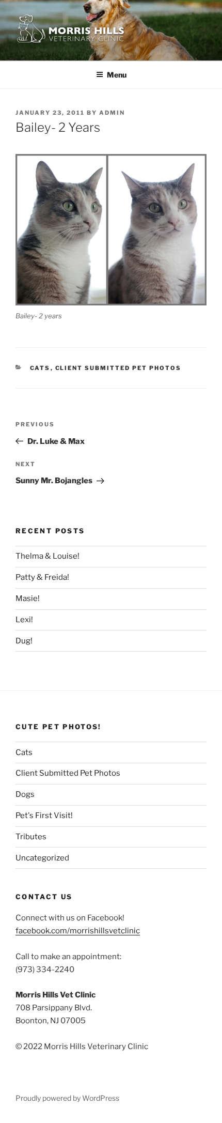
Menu (116, 74)
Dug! (24, 640)
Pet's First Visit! (44, 815)
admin (112, 112)
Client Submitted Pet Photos (118, 368)
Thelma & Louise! (47, 556)
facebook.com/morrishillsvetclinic (77, 930)
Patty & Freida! (42, 577)
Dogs (25, 794)
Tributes (30, 836)
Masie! (27, 598)
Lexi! (24, 619)
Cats (40, 368)
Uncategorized (42, 858)
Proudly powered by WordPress (67, 1098)
